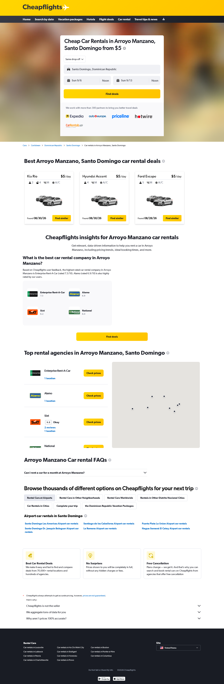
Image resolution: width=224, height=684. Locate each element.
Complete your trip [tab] (67, 505)
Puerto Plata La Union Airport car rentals (164, 523)
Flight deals (106, 19)
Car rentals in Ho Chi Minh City (70, 647)
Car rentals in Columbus (101, 656)
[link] (112, 336)
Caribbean (35, 145)
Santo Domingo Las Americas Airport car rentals (51, 523)
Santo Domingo (73, 145)
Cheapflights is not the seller (43, 606)
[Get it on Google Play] (104, 679)
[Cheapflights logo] (42, 7)
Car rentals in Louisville (33, 647)
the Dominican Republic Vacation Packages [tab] (109, 505)
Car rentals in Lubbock (33, 651)
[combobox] (75, 59)
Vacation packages (70, 19)
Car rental (124, 19)
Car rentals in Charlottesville (35, 660)
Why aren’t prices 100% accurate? (46, 618)
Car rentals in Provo (65, 660)
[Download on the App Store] (119, 679)
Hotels (91, 19)
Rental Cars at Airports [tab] (39, 497)
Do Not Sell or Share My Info (101, 670)
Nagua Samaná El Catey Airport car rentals (166, 528)
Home (27, 19)
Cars (25, 145)
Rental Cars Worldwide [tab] (120, 497)
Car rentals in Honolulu (67, 656)
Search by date (44, 19)
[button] (124, 49)
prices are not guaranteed (94, 595)
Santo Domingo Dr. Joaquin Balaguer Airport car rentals (52, 530)
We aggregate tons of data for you (46, 612)
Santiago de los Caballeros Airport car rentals (108, 523)
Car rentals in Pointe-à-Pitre (103, 651)
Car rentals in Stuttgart (67, 651)
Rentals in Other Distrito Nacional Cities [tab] (162, 497)
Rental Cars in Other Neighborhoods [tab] (79, 497)
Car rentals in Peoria (32, 656)
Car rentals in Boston (100, 647)
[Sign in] (163, 19)
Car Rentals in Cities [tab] (38, 505)
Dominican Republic (53, 145)
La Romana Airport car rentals (100, 528)
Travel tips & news (146, 19)
